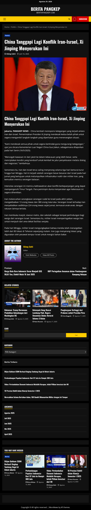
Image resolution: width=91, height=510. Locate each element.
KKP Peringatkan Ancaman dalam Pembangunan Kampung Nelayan (67, 271)
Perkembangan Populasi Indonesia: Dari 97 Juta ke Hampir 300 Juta (28, 378)
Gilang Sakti (11, 54)
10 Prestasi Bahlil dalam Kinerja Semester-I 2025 (22, 391)
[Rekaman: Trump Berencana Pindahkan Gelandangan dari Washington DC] (17, 298)
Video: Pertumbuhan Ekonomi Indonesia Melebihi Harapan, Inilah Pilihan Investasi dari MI (36, 384)
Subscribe (83, 19)
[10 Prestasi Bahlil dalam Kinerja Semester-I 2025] (77, 461)
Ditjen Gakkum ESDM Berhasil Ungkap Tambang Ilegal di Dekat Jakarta (29, 371)
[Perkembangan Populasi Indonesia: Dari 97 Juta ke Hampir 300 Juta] (35, 461)
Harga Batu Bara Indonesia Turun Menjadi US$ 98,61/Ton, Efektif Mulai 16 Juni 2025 (23, 271)
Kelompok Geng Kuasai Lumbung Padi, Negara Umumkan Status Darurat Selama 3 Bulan (43, 314)
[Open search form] (69, 19)
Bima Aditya (31, 482)
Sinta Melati (10, 473)
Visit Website (31, 255)
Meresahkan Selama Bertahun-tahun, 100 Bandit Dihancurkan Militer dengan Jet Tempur (36, 397)
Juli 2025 (7, 418)
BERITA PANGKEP (45, 9)
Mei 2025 (7, 429)
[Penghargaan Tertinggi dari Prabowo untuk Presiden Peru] (74, 298)
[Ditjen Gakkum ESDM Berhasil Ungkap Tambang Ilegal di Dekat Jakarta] (13, 456)
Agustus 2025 (9, 413)
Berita (7, 457)
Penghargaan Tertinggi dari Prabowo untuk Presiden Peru (73, 311)
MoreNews (53, 507)
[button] (4, 19)
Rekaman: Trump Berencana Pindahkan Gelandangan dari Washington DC (15, 313)
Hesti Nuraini (38, 322)
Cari (6, 328)
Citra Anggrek (66, 316)
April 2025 (8, 434)
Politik (7, 35)
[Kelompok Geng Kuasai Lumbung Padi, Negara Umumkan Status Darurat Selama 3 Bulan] (45, 298)
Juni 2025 (7, 423)
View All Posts (48, 255)
